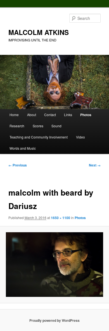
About (31, 114)
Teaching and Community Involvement (39, 137)
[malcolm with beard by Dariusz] (54, 264)
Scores (38, 125)
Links (68, 114)
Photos (85, 114)
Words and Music (23, 148)
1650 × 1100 (60, 217)
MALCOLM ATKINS (38, 32)
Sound (56, 125)
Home (14, 114)
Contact (50, 114)
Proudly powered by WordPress (54, 320)
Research (17, 125)
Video (80, 137)
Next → (95, 165)
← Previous (17, 165)
